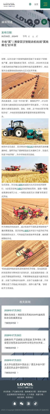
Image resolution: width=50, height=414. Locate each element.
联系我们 (29, 397)
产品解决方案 (17, 391)
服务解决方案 (30, 391)
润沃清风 (20, 397)
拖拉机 (30, 146)
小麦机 (20, 184)
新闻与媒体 (42, 391)
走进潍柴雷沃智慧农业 (16, 394)
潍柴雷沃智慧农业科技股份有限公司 (28, 410)
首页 (36, 4)
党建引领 (39, 394)
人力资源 (30, 394)
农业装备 (7, 391)
